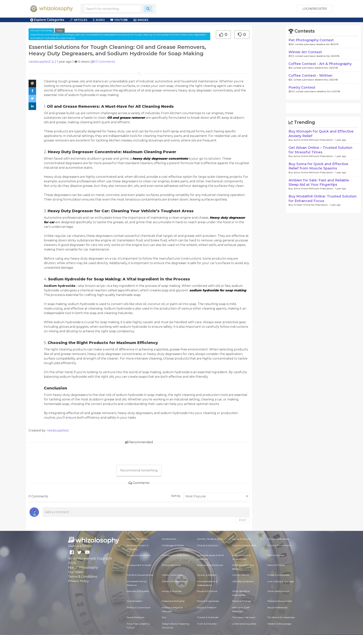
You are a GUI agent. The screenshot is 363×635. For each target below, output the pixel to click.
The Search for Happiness (281, 617)
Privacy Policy (78, 581)
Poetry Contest (302, 87)
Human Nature (240, 574)
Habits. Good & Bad (172, 574)
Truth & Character (207, 623)
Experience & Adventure (210, 565)
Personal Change (241, 601)
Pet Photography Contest (311, 40)
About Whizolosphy (83, 567)
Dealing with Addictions (175, 555)
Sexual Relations (135, 617)
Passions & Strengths (173, 601)
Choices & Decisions (207, 545)
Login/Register (314, 8)
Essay (60, 30)
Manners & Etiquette (138, 591)
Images (143, 20)
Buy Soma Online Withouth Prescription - (312, 139)
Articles (80, 20)
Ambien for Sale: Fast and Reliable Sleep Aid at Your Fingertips (319, 182)
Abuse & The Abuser (137, 538)
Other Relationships (278, 591)
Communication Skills (244, 545)
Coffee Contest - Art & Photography (320, 64)
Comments (105, 61)
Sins (164, 617)
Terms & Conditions (82, 576)
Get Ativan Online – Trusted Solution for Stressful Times (320, 150)
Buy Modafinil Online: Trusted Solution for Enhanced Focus (323, 198)
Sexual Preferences (277, 607)
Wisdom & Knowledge (279, 623)
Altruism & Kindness (41, 30)
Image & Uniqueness (278, 574)
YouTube (121, 20)
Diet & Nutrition (276, 555)
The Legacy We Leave (243, 617)
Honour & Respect (206, 574)
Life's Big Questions (242, 581)
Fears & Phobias (276, 565)
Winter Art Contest (305, 52)
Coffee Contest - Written (311, 75)
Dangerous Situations (138, 555)
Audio (100, 20)
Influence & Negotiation (174, 581)
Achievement (169, 538)
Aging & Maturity (241, 538)
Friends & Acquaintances (140, 574)
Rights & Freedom (206, 607)
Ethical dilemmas (171, 565)
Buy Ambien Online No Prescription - (309, 204)
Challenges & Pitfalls (173, 545)
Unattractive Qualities (244, 623)
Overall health (134, 601)
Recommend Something (139, 470)
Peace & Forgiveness (208, 601)
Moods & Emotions (207, 591)
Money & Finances (171, 591)
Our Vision (76, 572)
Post (242, 520)
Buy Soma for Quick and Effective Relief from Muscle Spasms (318, 166)
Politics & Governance (138, 607)
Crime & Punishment (279, 545)
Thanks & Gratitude (207, 617)
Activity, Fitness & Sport (210, 538)
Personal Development (279, 601)
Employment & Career (139, 565)
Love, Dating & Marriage (280, 581)
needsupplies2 (40, 61)
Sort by (176, 496)
